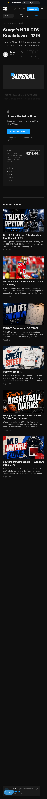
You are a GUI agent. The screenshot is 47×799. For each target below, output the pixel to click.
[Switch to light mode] (14, 9)
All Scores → (39, 16)
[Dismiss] (37, 788)
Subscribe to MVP (18, 131)
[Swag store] (19, 9)
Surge (12, 52)
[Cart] (24, 9)
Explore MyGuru (31, 3)
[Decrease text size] (31, 52)
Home (5, 23)
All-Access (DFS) (16, 23)
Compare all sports (14, 137)
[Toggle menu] (42, 9)
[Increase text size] (35, 52)
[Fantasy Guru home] (5, 9)
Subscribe (33, 9)
